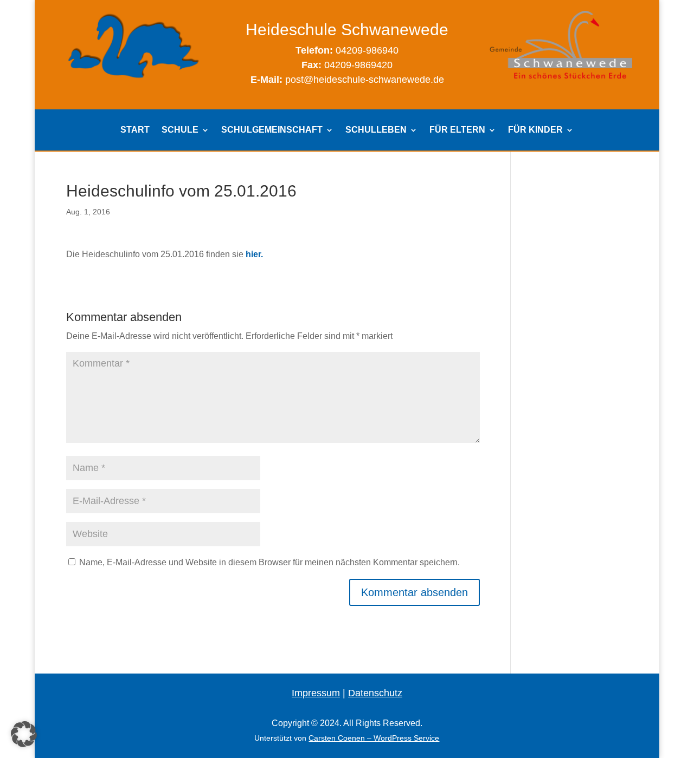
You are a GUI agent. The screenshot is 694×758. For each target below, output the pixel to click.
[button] (24, 734)
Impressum (316, 693)
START (135, 130)
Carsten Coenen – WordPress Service (374, 738)
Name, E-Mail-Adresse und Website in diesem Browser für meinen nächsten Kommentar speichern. (269, 562)
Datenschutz (375, 693)
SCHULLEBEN (376, 130)
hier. (254, 254)
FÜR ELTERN (457, 130)
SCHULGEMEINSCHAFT (272, 130)
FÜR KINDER (535, 130)
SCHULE (180, 130)
